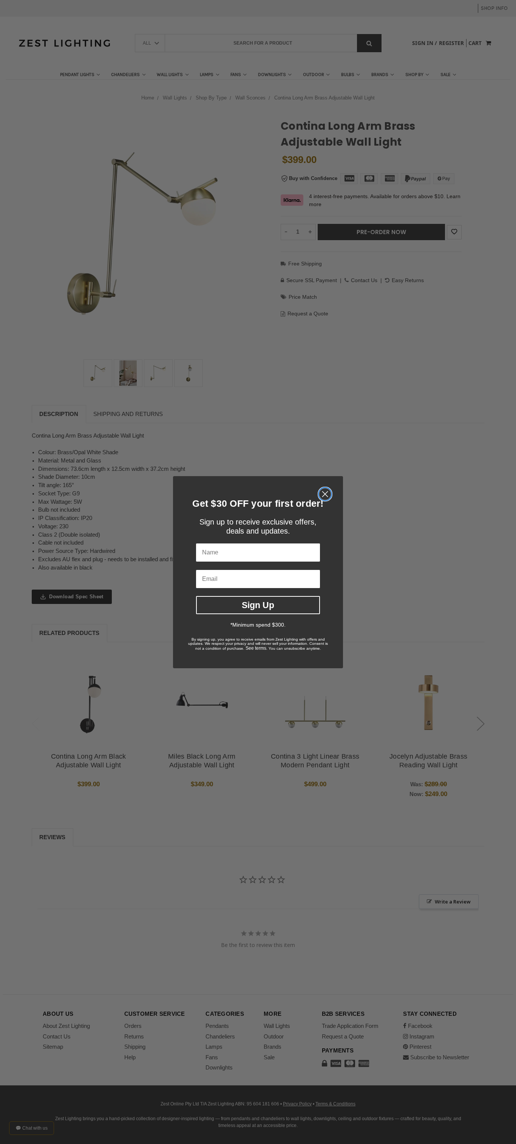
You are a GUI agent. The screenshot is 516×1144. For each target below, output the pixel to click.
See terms (256, 648)
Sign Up (258, 605)
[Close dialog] (325, 494)
